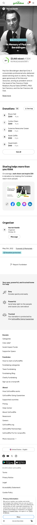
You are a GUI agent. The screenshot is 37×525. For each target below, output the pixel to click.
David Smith (12, 143)
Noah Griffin (13, 136)
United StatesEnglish (19, 449)
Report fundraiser (20, 264)
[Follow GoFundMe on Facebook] (4, 456)
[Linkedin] (30, 204)
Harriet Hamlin (14, 228)
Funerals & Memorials (24, 248)
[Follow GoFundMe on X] (12, 456)
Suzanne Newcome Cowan (18, 128)
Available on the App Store (20, 462)
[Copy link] (7, 204)
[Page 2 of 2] (19, 50)
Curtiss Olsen (13, 121)
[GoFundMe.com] (18, 3)
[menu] (33, 3)
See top (30, 108)
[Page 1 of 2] (18, 50)
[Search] (4, 3)
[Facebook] (13, 204)
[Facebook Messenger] (24, 204)
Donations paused (19, 40)
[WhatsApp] (18, 204)
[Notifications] (28, 3)
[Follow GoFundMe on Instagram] (16, 456)
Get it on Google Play (8, 462)
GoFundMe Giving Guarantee (22, 319)
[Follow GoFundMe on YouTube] (8, 456)
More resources (8, 439)
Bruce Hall (12, 114)
